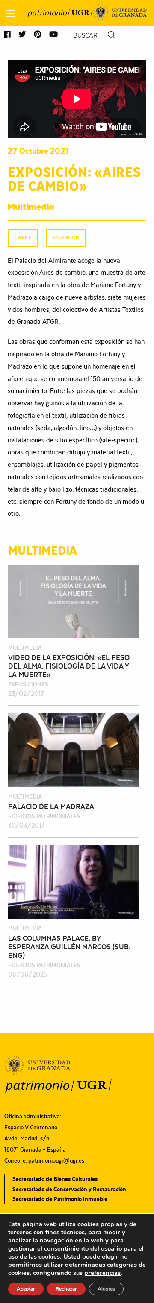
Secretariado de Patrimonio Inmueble (59, 1198)
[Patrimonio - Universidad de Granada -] (60, 12)
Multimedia (31, 206)
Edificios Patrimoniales (44, 816)
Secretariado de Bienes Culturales (55, 1178)
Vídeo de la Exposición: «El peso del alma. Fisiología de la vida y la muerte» (69, 666)
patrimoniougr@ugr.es (56, 1160)
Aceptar (26, 1289)
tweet (23, 237)
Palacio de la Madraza (51, 806)
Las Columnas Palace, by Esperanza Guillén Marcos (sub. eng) (69, 947)
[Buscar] (112, 35)
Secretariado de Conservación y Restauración (69, 1189)
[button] (7, 35)
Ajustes (106, 1289)
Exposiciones (28, 684)
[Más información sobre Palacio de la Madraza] (73, 749)
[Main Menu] (10, 13)
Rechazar (66, 1289)
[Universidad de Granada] (120, 12)
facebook (66, 237)
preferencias (102, 1273)
